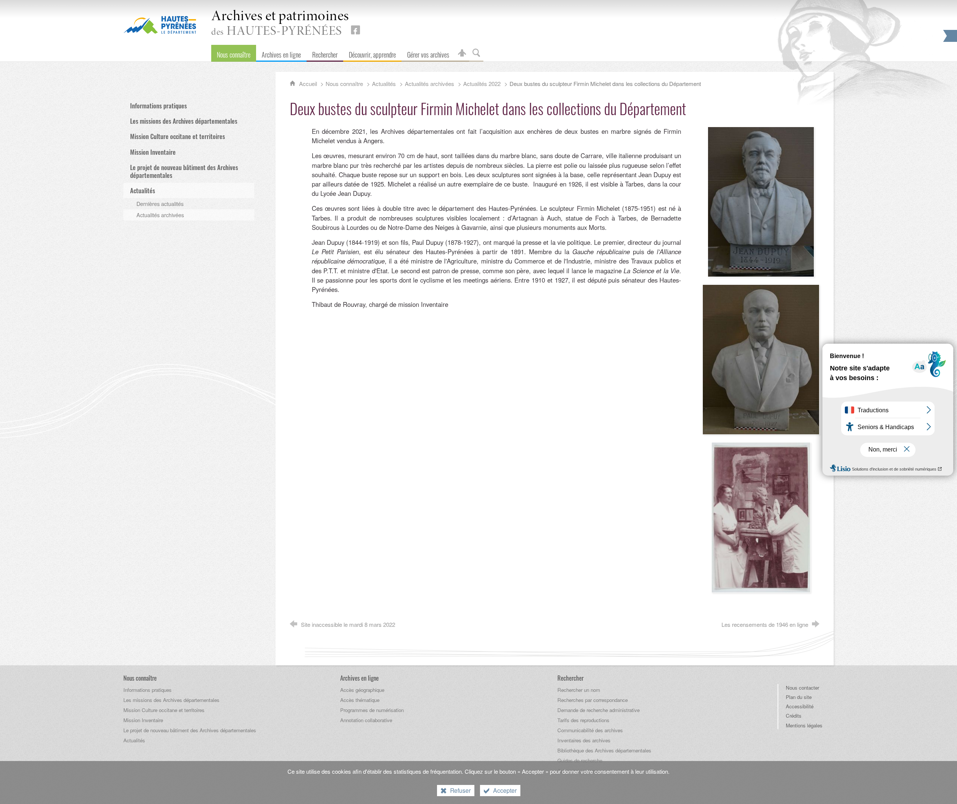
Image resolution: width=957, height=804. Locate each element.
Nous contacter (802, 687)
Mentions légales (804, 725)
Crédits (793, 715)
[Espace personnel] (462, 53)
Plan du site (799, 696)
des (280, 23)
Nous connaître (344, 83)
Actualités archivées (429, 83)
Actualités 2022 (482, 83)
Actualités (384, 83)
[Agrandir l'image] (761, 201)
